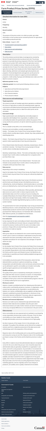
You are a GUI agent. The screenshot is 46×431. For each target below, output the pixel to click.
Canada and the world (27, 398)
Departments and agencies (6, 389)
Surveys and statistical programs (34, 5)
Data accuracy (9, 51)
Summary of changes (17, 12)
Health (2, 405)
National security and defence (7, 412)
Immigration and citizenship (7, 395)
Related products (39, 12)
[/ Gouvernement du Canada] (9, 2)
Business (3, 400)
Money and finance (27, 400)
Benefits (3, 402)
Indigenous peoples (27, 405)
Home (2, 5)
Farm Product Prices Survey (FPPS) (7, 12)
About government (27, 387)
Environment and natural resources (8, 409)
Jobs (2, 393)
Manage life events (27, 412)
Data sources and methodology (13, 49)
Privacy (2, 428)
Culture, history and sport (6, 414)
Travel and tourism (5, 398)
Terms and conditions (5, 426)
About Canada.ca (4, 423)
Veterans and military (27, 407)
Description (8, 47)
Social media (4, 419)
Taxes (2, 407)
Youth (24, 409)
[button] (40, 2)
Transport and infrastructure (29, 395)
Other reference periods (28, 12)
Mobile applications (5, 421)
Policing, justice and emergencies (30, 393)
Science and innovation (27, 402)
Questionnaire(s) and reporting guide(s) (16, 45)
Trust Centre (25, 380)
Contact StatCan (4, 380)
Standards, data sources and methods (15, 5)
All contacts (3, 387)
